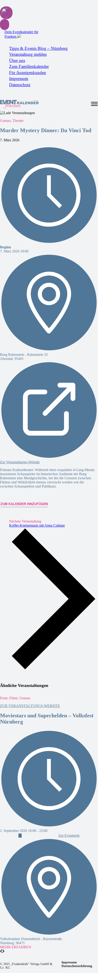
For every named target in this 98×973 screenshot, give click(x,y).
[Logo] (19, 104)
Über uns (17, 60)
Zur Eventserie (69, 835)
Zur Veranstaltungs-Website (20, 462)
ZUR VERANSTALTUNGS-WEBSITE (30, 706)
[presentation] (1, 951)
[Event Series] (20, 836)
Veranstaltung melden (28, 54)
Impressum (18, 78)
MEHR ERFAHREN (15, 947)
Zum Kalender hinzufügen (24, 503)
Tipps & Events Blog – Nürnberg (38, 48)
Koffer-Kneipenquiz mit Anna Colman (37, 525)
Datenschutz (19, 84)
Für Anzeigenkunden (27, 72)
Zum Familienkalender (29, 66)
